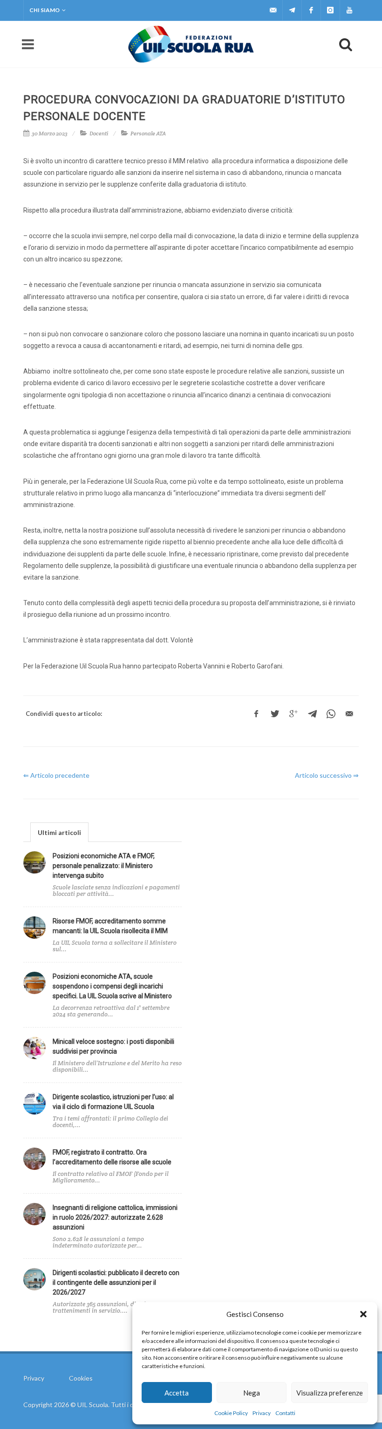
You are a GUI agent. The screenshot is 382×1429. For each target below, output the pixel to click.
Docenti (99, 133)
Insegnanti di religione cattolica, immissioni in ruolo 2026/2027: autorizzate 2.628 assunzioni (115, 1217)
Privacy (261, 1412)
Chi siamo (44, 10)
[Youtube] (349, 10)
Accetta (176, 1393)
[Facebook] (311, 10)
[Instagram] (330, 10)
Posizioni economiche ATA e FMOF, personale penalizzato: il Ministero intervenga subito (104, 865)
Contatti (285, 1412)
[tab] (59, 831)
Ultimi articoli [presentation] (59, 832)
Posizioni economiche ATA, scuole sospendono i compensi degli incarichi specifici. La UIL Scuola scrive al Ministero (112, 986)
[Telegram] (292, 10)
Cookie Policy (231, 1412)
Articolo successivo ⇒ (327, 775)
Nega (251, 1393)
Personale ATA (148, 133)
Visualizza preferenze (329, 1393)
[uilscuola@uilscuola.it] (273, 10)
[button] (363, 1314)
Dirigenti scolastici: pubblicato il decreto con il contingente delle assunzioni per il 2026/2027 (116, 1282)
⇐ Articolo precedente (56, 775)
